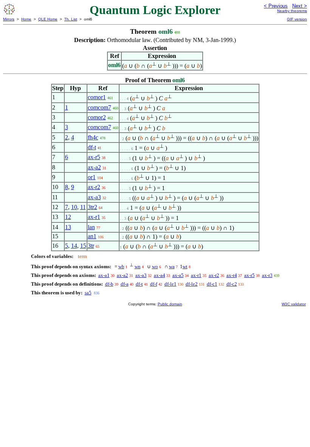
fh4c (93, 137)
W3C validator (294, 304)
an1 (92, 236)
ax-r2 (94, 187)
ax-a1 (104, 275)
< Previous (276, 6)
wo (155, 266)
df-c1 (212, 284)
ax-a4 (159, 275)
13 (68, 227)
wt (185, 266)
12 (68, 217)
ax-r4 (231, 275)
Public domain (170, 304)
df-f (153, 284)
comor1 (97, 97)
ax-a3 (94, 197)
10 (74, 207)
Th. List (70, 19)
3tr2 (92, 207)
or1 (92, 177)
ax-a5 (178, 275)
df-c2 (231, 284)
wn (138, 266)
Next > (299, 6)
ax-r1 (94, 217)
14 (74, 245)
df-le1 (170, 284)
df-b (109, 284)
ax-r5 (94, 157)
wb (121, 266)
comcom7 (99, 107)
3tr (91, 245)
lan (91, 227)
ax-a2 (94, 167)
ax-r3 (267, 275)
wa (172, 266)
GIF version (297, 19)
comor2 (97, 117)
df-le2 (192, 284)
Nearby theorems (292, 11)
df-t (92, 147)
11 (83, 207)
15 (83, 245)
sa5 (88, 292)
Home (26, 19)
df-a (125, 284)
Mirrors (8, 19)
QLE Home (47, 19)
